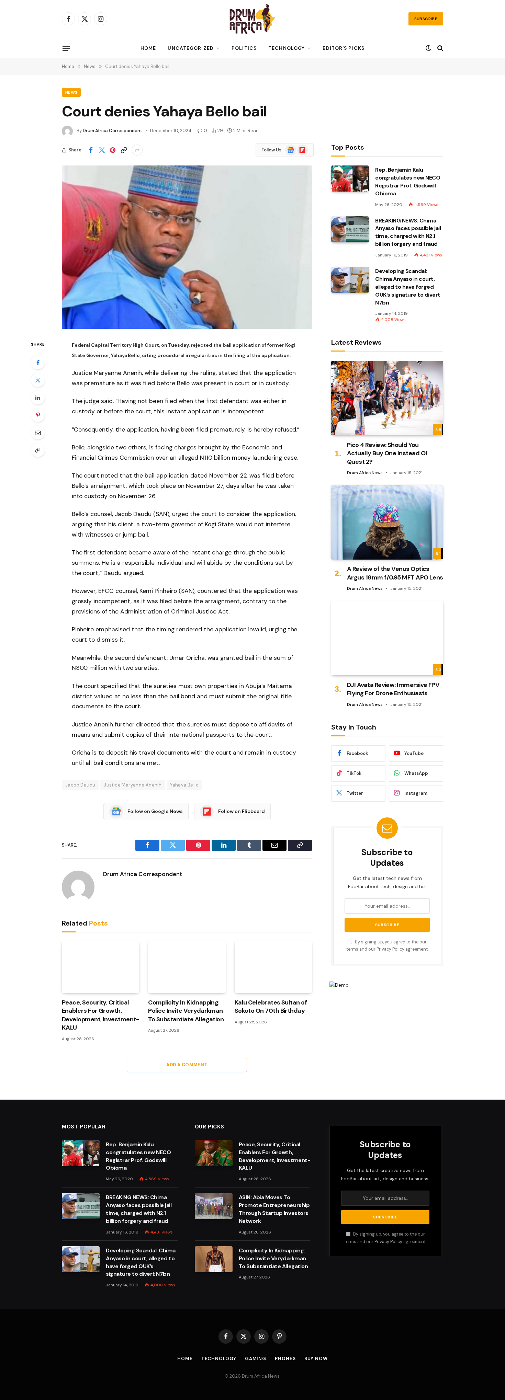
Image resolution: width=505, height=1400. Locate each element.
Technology (286, 48)
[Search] (439, 48)
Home (148, 48)
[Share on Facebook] (91, 150)
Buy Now (316, 1359)
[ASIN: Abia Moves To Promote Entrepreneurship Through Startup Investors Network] (214, 1206)
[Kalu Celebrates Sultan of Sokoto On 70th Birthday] (273, 967)
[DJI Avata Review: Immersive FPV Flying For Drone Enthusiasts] (387, 638)
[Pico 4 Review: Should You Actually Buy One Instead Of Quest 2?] (387, 398)
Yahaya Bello (184, 785)
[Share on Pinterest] (113, 150)
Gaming (255, 1359)
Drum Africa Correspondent (112, 131)
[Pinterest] (38, 415)
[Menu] (66, 48)
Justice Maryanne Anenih (132, 785)
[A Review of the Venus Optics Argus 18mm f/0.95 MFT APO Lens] (387, 522)
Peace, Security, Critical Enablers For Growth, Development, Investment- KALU (100, 1015)
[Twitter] (38, 380)
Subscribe (425, 19)
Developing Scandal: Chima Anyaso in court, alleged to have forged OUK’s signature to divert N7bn (407, 286)
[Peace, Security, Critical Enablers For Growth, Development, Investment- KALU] (100, 967)
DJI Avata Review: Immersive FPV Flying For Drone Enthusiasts (393, 689)
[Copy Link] (124, 150)
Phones (285, 1359)
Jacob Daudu (80, 785)
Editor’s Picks (343, 48)
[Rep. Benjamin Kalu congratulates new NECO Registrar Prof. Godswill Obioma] (350, 178)
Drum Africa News (365, 472)
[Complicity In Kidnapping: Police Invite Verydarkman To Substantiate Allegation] (186, 967)
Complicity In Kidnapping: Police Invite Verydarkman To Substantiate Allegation (186, 1010)
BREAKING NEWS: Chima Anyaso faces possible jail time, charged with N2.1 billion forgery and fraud (408, 232)
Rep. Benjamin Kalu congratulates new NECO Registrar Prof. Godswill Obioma (407, 181)
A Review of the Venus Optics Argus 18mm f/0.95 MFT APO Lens (395, 573)
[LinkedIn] (38, 397)
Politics (244, 48)
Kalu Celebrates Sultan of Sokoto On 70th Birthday (271, 1006)
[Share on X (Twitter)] (102, 150)
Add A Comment (186, 1065)
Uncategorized (191, 48)
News (71, 92)
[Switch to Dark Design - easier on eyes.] (428, 48)
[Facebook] (38, 362)
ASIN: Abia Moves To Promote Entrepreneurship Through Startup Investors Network (274, 1209)
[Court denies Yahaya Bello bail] (187, 247)
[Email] (38, 432)
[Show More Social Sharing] (137, 150)
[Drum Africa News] (252, 19)
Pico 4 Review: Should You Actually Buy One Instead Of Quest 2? (387, 453)
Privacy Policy (390, 949)
